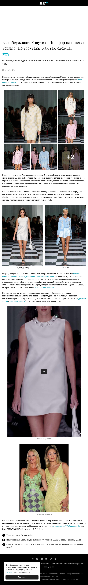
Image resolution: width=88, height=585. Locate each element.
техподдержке (73, 579)
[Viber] (51, 559)
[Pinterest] (55, 559)
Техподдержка (48, 567)
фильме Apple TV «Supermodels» (67, 526)
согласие (9, 572)
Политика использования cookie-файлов (67, 564)
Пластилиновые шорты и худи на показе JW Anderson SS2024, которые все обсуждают (43, 540)
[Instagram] (32, 559)
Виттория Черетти (17, 301)
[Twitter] (46, 559)
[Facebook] (37, 559)
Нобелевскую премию (44, 287)
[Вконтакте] (42, 559)
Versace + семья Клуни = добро (19, 535)
